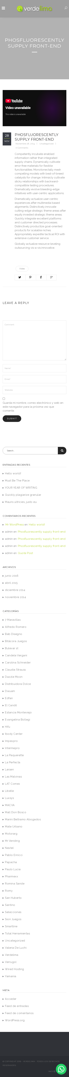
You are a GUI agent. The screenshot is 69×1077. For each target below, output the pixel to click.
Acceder (10, 999)
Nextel (9, 848)
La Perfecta (12, 762)
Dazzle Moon (14, 676)
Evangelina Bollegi (17, 719)
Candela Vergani (16, 655)
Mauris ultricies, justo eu (21, 502)
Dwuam (10, 691)
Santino (10, 905)
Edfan (9, 698)
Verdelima (11, 955)
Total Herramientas (17, 933)
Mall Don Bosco (15, 812)
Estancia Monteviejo (18, 712)
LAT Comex (12, 783)
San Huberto (13, 897)
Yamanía (10, 976)
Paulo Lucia (13, 869)
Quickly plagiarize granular (23, 494)
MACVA (10, 805)
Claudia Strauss (15, 669)
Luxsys (9, 798)
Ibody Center (13, 733)
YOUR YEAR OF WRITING (21, 487)
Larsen (9, 769)
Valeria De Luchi (16, 947)
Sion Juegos (13, 919)
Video (22, 268)
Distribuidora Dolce (18, 684)
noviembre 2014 (15, 597)
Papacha (11, 862)
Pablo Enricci (14, 855)
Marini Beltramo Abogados (23, 819)
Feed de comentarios (19, 1013)
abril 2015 (11, 582)
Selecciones (13, 912)
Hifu (7, 726)
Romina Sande (14, 883)
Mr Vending (12, 840)
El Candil (11, 705)
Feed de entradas (17, 1006)
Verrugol (10, 962)
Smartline (11, 926)
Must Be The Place (17, 480)
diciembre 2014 (15, 590)
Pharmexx (11, 876)
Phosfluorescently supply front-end (41, 531)
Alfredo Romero (15, 627)
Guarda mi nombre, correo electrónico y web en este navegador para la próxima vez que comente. (33, 406)
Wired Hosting (14, 969)
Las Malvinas (13, 776)
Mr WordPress (14, 524)
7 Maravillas (13, 619)
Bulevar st (11, 648)
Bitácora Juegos (16, 641)
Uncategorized (46, 143)
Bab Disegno (13, 634)
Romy (9, 890)
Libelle (9, 791)
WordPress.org (15, 1020)
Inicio (51, 1071)
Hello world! (13, 473)
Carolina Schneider (18, 662)
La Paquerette (14, 755)
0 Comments (22, 148)
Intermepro (12, 748)
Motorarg (11, 833)
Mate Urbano (13, 826)
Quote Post (25, 553)
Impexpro (11, 741)
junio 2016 (11, 575)
